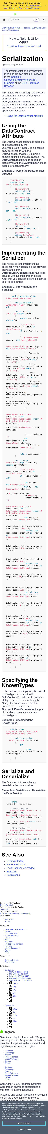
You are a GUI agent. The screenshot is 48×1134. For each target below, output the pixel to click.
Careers (8, 1061)
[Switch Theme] (44, 20)
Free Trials (9, 919)
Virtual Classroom (12, 948)
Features (26, 28)
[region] (24, 1117)
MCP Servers (5, 913)
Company (9, 1051)
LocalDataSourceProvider (21, 868)
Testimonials (10, 962)
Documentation (11, 933)
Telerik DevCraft (6, 905)
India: (19, 976)
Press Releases (11, 1057)
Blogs (7, 940)
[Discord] (10, 1002)
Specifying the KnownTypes (20, 682)
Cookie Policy (23, 1114)
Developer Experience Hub (16, 929)
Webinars (9, 942)
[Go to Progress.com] (7, 1033)
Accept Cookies (24, 1123)
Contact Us (9, 970)
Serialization (13, 30)
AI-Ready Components (20, 913)
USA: (18, 972)
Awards (8, 1055)
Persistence (13, 874)
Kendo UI (4, 909)
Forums (8, 938)
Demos (8, 931)
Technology (9, 1053)
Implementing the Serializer (23, 255)
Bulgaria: (20, 978)
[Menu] (4, 20)
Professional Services (14, 944)
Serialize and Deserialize (18, 773)
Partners (8, 946)
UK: (18, 974)
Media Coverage (11, 1059)
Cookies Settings (24, 1130)
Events (7, 950)
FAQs (7, 952)
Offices (7, 1063)
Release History (11, 936)
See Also (13, 855)
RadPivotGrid (15, 28)
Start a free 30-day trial (24, 46)
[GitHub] (10, 999)
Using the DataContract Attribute (25, 115)
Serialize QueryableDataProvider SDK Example (20, 79)
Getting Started (15, 861)
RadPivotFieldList (16, 864)
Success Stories (11, 960)
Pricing (7, 921)
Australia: (20, 980)
